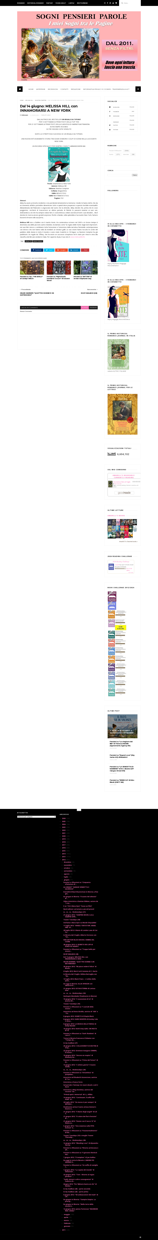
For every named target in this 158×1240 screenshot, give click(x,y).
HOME (31, 89)
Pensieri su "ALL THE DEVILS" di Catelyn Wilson (31, 278)
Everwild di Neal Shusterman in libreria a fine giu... (80, 893)
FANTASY (49, 3)
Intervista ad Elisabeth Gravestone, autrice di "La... (80, 1078)
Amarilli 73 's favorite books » (128, 541)
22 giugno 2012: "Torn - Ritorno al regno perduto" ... (78, 1175)
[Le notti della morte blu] (110, 538)
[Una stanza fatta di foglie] (110, 487)
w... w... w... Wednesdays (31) (74, 912)
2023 (64, 827)
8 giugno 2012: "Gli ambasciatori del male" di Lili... (80, 1196)
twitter (123, 125)
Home (22, 100)
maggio (67, 1214)
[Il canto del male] (131, 531)
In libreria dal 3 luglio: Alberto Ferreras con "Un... (79, 936)
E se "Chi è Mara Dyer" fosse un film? (77, 906)
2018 (64, 842)
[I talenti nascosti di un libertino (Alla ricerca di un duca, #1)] (131, 525)
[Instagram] (104, 3)
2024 (64, 824)
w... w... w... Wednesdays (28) (74, 1140)
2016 (64, 848)
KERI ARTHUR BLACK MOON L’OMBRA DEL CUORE (78, 941)
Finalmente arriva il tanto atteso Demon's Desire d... (79, 1108)
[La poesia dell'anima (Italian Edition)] (110, 525)
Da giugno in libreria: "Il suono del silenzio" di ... (80, 897)
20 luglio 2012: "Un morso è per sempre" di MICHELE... (79, 1103)
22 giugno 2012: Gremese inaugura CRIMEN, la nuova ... (80, 1051)
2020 (64, 836)
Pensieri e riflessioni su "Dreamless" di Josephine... (78, 1073)
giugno (67, 880)
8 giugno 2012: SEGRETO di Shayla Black (78, 1016)
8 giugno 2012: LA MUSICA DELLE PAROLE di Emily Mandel (79, 1025)
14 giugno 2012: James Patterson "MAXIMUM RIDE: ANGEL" (80, 1210)
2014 (64, 854)
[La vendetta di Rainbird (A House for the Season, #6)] (126, 537)
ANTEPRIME (40, 89)
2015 (64, 851)
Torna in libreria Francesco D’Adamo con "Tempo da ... (79, 1039)
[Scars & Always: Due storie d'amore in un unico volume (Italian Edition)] (135, 525)
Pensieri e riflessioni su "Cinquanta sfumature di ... (77, 883)
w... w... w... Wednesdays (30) (74, 993)
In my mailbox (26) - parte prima (75, 1192)
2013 (64, 857)
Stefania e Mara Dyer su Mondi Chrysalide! (79, 923)
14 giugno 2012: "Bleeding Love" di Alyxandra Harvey (80, 1144)
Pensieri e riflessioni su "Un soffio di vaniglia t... (80, 1166)
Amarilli (117, 564)
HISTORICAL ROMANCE (35, 3)
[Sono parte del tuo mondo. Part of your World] (118, 531)
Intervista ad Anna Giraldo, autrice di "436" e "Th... (80, 1012)
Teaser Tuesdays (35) (71, 1004)
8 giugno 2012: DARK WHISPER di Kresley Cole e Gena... (80, 1020)
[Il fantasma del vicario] (114, 538)
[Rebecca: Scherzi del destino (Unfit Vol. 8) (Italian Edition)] (131, 538)
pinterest (123, 121)
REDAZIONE (76, 89)
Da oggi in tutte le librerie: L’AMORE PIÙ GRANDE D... (78, 1161)
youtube (123, 129)
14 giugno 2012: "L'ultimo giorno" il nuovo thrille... (79, 1066)
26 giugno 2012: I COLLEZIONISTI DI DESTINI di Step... (80, 1047)
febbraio (67, 1223)
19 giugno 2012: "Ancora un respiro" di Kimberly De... (78, 1056)
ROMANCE (21, 3)
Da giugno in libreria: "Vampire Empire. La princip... (79, 1200)
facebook (93, 307)
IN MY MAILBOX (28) (70, 954)
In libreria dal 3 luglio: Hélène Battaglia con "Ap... (80, 975)
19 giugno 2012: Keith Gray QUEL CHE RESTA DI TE (80, 1029)
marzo (66, 1220)
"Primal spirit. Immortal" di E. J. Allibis (77, 1094)
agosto (67, 874)
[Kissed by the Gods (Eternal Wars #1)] (114, 525)
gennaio (67, 1226)
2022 (64, 830)
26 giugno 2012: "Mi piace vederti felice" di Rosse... (79, 967)
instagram (123, 116)
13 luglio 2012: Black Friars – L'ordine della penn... (79, 980)
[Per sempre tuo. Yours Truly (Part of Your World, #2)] (126, 531)
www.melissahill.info (77, 237)
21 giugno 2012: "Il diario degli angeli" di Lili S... (80, 1113)
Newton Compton (40, 100)
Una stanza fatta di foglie (121, 482)
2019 (64, 839)
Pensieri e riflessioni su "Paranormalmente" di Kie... (80, 1131)
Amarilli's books (116, 516)
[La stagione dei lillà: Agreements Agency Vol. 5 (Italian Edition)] (118, 538)
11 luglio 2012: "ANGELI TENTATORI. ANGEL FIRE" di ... (79, 926)
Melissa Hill (29, 100)
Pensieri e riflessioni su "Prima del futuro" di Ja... (80, 1061)
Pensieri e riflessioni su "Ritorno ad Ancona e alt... (80, 1149)
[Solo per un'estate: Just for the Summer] (122, 531)
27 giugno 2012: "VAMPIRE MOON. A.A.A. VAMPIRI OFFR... (78, 916)
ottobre (67, 868)
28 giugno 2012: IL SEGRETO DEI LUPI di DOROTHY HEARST (78, 945)
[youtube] (113, 3)
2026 (64, 818)
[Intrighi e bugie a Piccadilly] (122, 538)
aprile (66, 1217)
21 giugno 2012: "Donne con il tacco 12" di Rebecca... (79, 1122)
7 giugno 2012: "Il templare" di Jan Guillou (79, 1157)
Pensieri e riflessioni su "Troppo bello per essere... (79, 950)
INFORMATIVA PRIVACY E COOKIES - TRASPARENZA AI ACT (106, 89)
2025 (64, 821)
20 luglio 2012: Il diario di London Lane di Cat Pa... (80, 931)
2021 (64, 833)
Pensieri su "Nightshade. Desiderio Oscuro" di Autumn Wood (58, 278)
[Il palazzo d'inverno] (135, 531)
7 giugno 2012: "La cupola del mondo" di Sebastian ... (78, 1171)
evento (111, 154)
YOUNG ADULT (60, 3)
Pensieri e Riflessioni (115, 151)
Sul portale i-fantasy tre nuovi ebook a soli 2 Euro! (80, 1086)
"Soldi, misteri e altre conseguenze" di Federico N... (78, 1180)
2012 (64, 860)
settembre (68, 871)
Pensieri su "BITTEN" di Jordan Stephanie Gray (83, 278)
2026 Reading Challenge (121, 561)
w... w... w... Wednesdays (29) (74, 1070)
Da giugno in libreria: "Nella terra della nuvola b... (78, 1205)
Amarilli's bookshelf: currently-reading (124, 476)
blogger (85, 307)
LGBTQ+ (71, 3)
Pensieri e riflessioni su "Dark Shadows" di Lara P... (79, 1034)
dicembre (68, 862)
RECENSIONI (53, 89)
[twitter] (110, 3)
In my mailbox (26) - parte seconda (76, 1189)
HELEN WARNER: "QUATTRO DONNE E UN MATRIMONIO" (78, 963)
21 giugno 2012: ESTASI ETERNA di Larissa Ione (79, 989)
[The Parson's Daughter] (110, 531)
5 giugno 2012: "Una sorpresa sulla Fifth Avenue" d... (78, 1127)
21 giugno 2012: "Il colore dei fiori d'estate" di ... (80, 1117)
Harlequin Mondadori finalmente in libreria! (80, 996)
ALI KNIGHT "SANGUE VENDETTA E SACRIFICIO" (76, 888)
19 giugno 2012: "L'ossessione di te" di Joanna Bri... (78, 1000)
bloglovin (123, 107)
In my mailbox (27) (70, 1043)
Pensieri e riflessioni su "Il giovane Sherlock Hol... (80, 1153)
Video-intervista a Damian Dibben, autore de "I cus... (80, 902)
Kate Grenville (117, 483)
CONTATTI (64, 89)
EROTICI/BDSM (82, 3)
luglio (66, 877)
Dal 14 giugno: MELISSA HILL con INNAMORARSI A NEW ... (75, 958)
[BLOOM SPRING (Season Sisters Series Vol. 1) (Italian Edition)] (118, 525)
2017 (64, 845)
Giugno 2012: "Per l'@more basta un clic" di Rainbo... (80, 1185)
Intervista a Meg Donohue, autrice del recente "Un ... (78, 1091)
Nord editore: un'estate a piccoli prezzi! (78, 909)
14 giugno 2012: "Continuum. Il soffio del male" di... (78, 1098)
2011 (64, 1230)
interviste (126, 154)
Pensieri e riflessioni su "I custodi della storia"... (78, 1008)
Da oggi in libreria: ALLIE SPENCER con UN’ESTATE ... (77, 985)
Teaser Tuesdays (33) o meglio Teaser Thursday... (78, 1136)
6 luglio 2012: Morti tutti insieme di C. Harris (80, 971)
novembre (68, 865)
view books (130, 572)
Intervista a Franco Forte (73, 1082)
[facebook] (107, 3)
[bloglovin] (116, 3)
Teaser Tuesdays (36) (71, 920)
